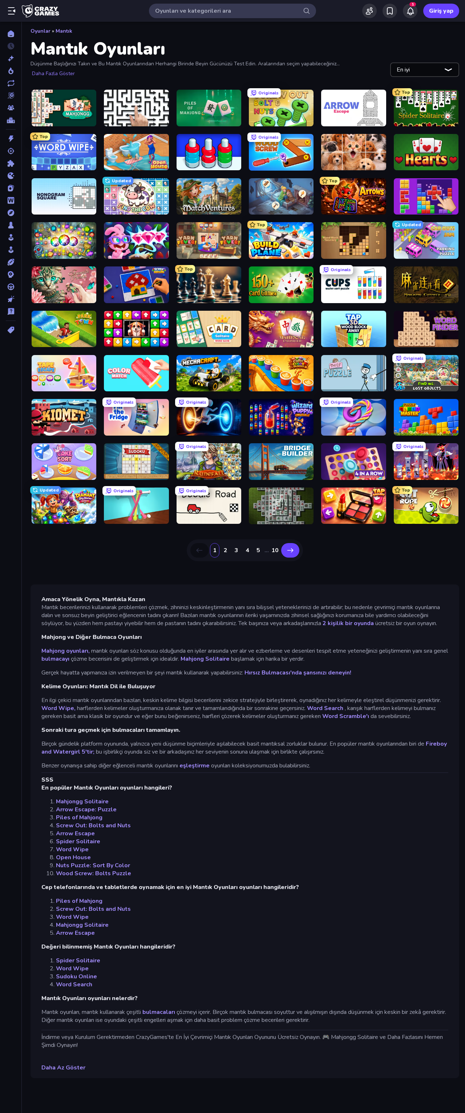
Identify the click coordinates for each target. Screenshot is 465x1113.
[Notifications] (410, 11)
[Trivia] (10, 311)
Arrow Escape (75, 833)
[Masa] (10, 225)
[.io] (10, 176)
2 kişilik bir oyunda (348, 623)
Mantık (64, 31)
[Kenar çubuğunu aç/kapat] (11, 11)
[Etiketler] (10, 330)
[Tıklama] (10, 299)
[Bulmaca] (10, 163)
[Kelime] (10, 200)
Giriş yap (441, 11)
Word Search (325, 708)
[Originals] (10, 95)
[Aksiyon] (10, 138)
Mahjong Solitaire (205, 659)
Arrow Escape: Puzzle (86, 810)
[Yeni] (10, 58)
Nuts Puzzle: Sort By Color (93, 865)
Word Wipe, (58, 708)
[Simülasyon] (10, 250)
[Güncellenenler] (10, 83)
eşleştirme (194, 766)
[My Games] (390, 11)
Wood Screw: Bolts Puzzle (93, 873)
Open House (73, 857)
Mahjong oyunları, (65, 651)
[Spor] (10, 262)
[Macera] (10, 213)
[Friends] (369, 11)
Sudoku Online (76, 976)
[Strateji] (10, 274)
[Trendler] (10, 71)
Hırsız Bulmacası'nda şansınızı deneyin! (297, 673)
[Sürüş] (10, 287)
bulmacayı (55, 659)
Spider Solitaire (78, 841)
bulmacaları (158, 1012)
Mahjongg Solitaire (82, 802)
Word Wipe (72, 849)
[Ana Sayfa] (10, 34)
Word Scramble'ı (345, 716)
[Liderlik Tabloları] (10, 120)
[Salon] (10, 237)
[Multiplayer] (10, 108)
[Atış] (10, 151)
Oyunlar (40, 31)
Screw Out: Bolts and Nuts (93, 825)
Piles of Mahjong (79, 818)
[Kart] (10, 188)
